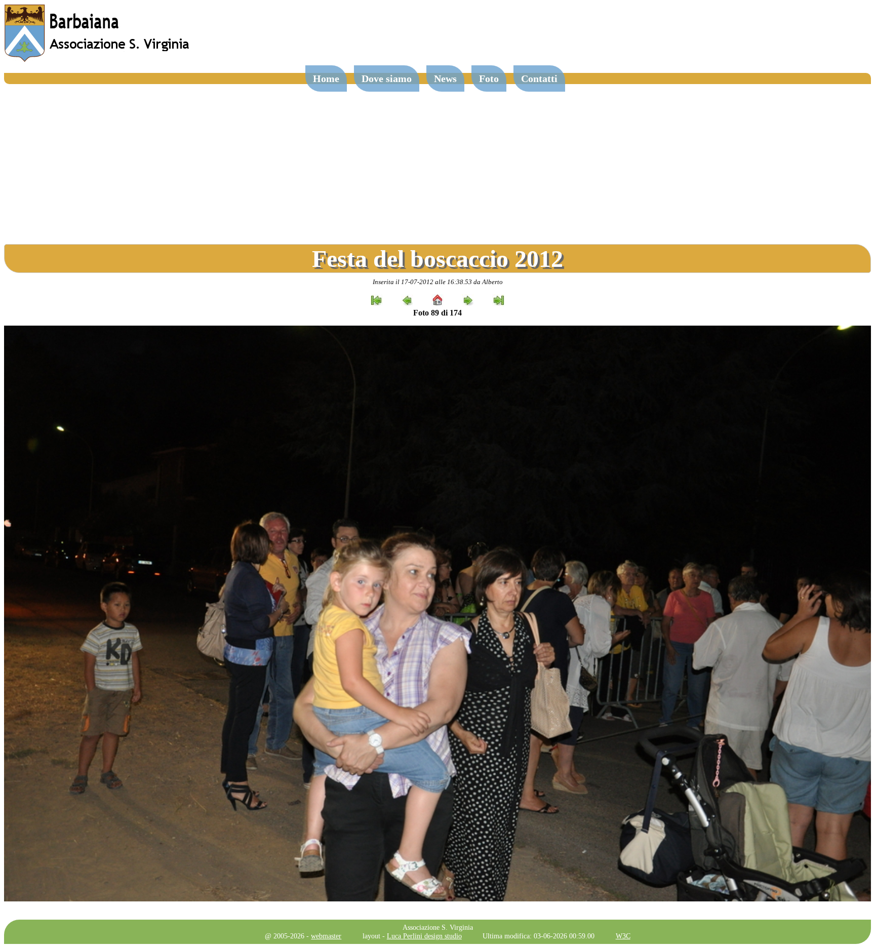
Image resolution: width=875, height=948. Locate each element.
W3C (623, 936)
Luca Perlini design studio (424, 936)
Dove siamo (387, 78)
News (445, 78)
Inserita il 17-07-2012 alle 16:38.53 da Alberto (438, 282)
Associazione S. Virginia (438, 927)
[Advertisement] (437, 160)
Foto (489, 78)
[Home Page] (97, 59)
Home (326, 78)
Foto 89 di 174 (437, 312)
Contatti (539, 78)
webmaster (326, 936)
